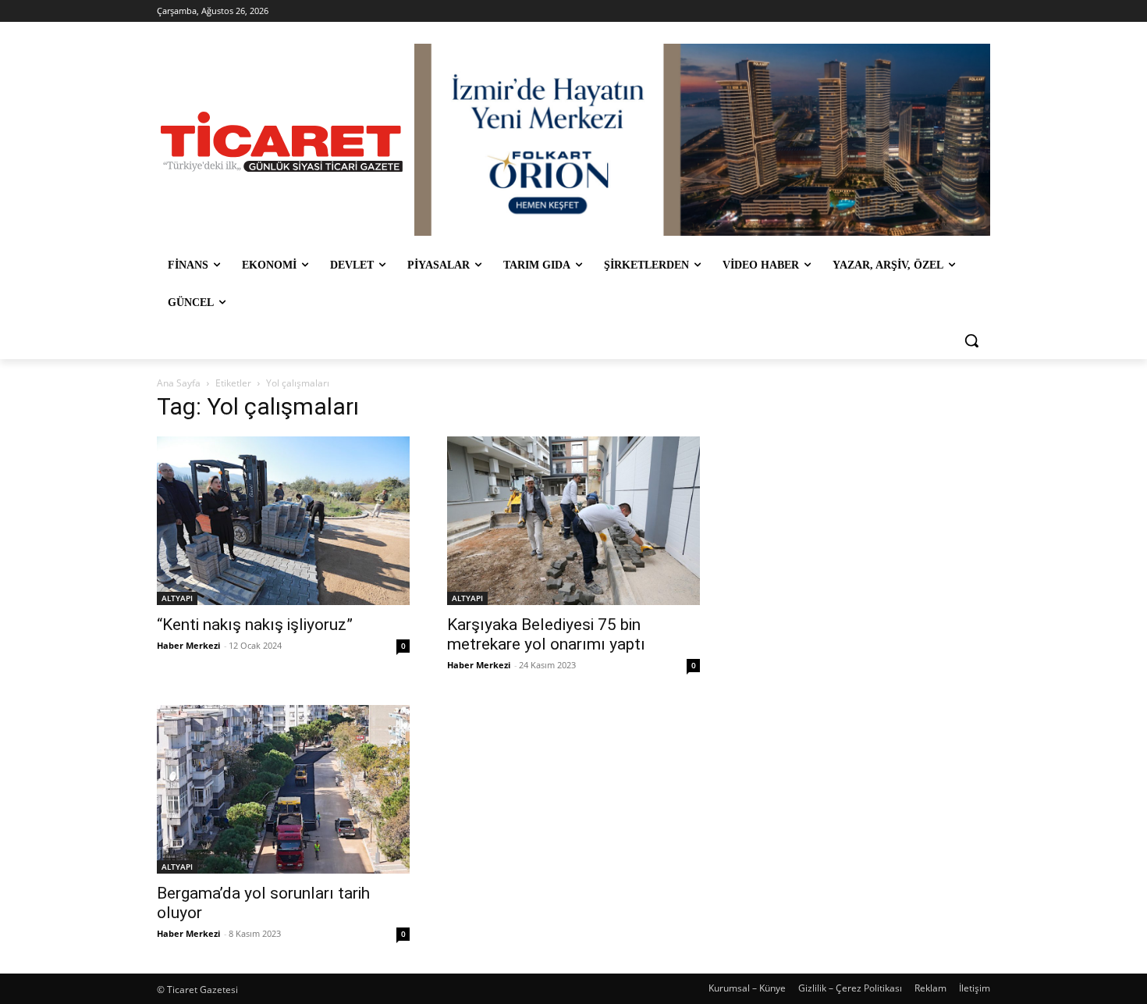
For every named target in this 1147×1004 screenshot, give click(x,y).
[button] (971, 340)
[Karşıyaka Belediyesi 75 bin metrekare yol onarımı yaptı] (573, 520)
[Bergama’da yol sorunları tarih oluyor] (283, 789)
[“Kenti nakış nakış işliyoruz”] (283, 520)
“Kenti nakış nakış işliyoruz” (255, 624)
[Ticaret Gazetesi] (282, 142)
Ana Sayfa (179, 383)
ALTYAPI (177, 598)
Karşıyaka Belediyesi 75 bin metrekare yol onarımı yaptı (546, 634)
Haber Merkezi (188, 645)
